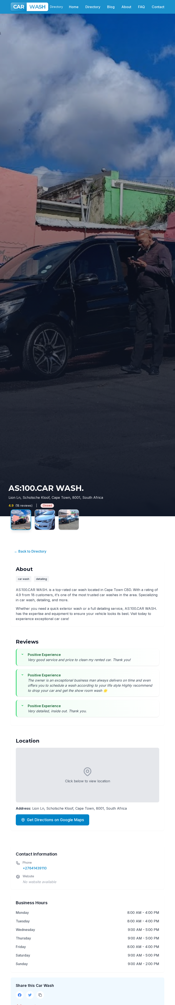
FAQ (141, 7)
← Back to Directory (30, 551)
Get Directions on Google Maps (55, 820)
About (126, 7)
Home (74, 7)
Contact (158, 7)
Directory (92, 7)
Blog (111, 7)
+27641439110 (35, 868)
